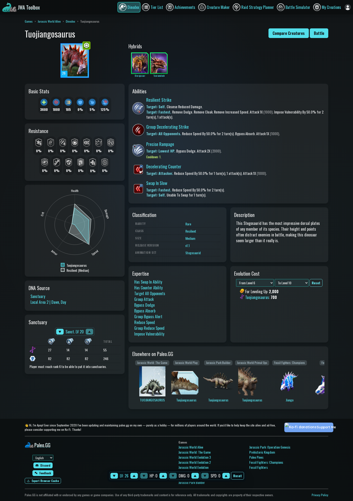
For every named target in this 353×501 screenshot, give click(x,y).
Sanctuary (37, 296)
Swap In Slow (156, 183)
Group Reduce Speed (149, 328)
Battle (319, 33)
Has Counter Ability (148, 288)
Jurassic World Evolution (193, 467)
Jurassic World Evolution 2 (194, 462)
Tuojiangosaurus (257, 297)
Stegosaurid (193, 252)
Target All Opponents (149, 293)
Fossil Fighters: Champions (266, 462)
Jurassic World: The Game (194, 452)
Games (29, 21)
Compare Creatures (289, 33)
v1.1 (187, 245)
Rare (188, 223)
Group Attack (144, 299)
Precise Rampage (160, 144)
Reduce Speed (144, 322)
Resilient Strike (158, 100)
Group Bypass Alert (148, 316)
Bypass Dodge (144, 305)
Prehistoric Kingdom (262, 452)
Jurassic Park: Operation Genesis (269, 447)
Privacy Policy (320, 495)
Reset (237, 475)
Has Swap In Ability (148, 282)
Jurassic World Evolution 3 (194, 457)
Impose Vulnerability (149, 334)
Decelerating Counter (163, 166)
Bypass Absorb (144, 311)
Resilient (190, 231)
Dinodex (70, 21)
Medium (190, 238)
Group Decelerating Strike (167, 127)
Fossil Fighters (258, 467)
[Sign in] (347, 7)
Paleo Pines (256, 457)
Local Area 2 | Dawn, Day (48, 302)
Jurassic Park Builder (191, 482)
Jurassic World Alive (49, 21)
